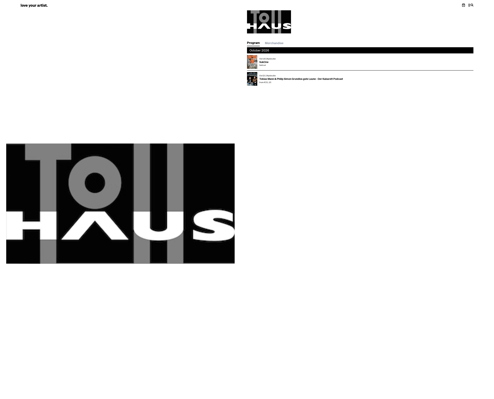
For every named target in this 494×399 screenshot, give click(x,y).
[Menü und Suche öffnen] (470, 5)
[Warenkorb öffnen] (463, 5)
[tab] (254, 43)
